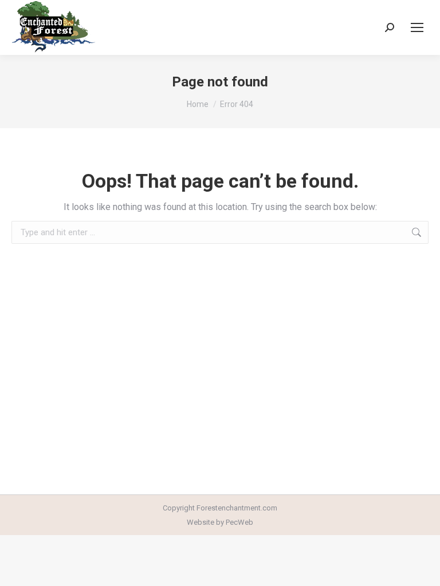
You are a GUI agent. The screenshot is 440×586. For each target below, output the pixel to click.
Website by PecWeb (220, 522)
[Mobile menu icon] (417, 27)
